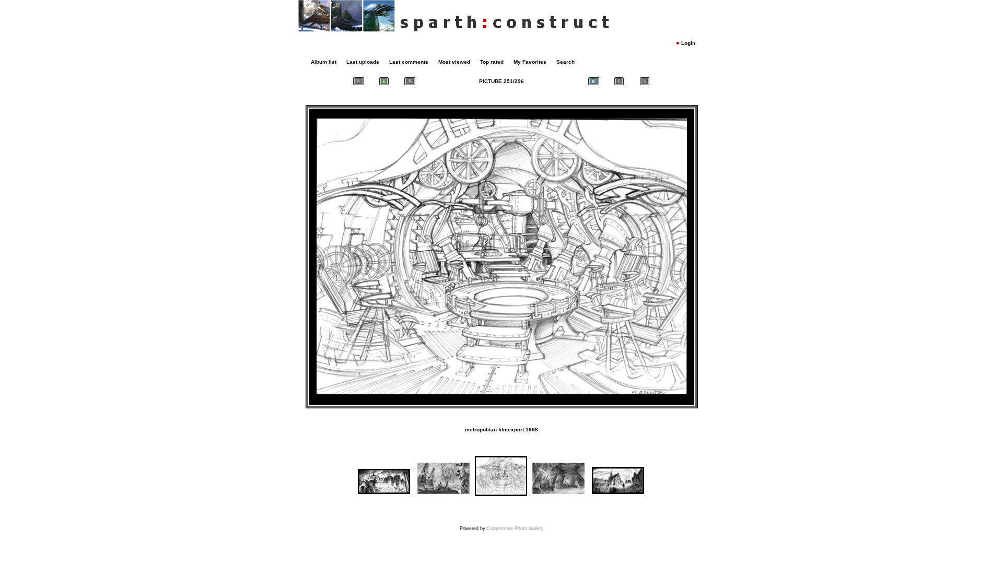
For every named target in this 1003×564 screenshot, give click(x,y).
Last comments (408, 62)
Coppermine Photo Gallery (515, 528)
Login (688, 43)
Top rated (492, 62)
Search (565, 62)
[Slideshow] (409, 81)
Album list (323, 62)
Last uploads (362, 62)
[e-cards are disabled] (593, 81)
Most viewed (454, 62)
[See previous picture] (619, 81)
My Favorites (530, 62)
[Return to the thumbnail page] (358, 81)
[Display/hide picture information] (383, 81)
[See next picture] (644, 81)
